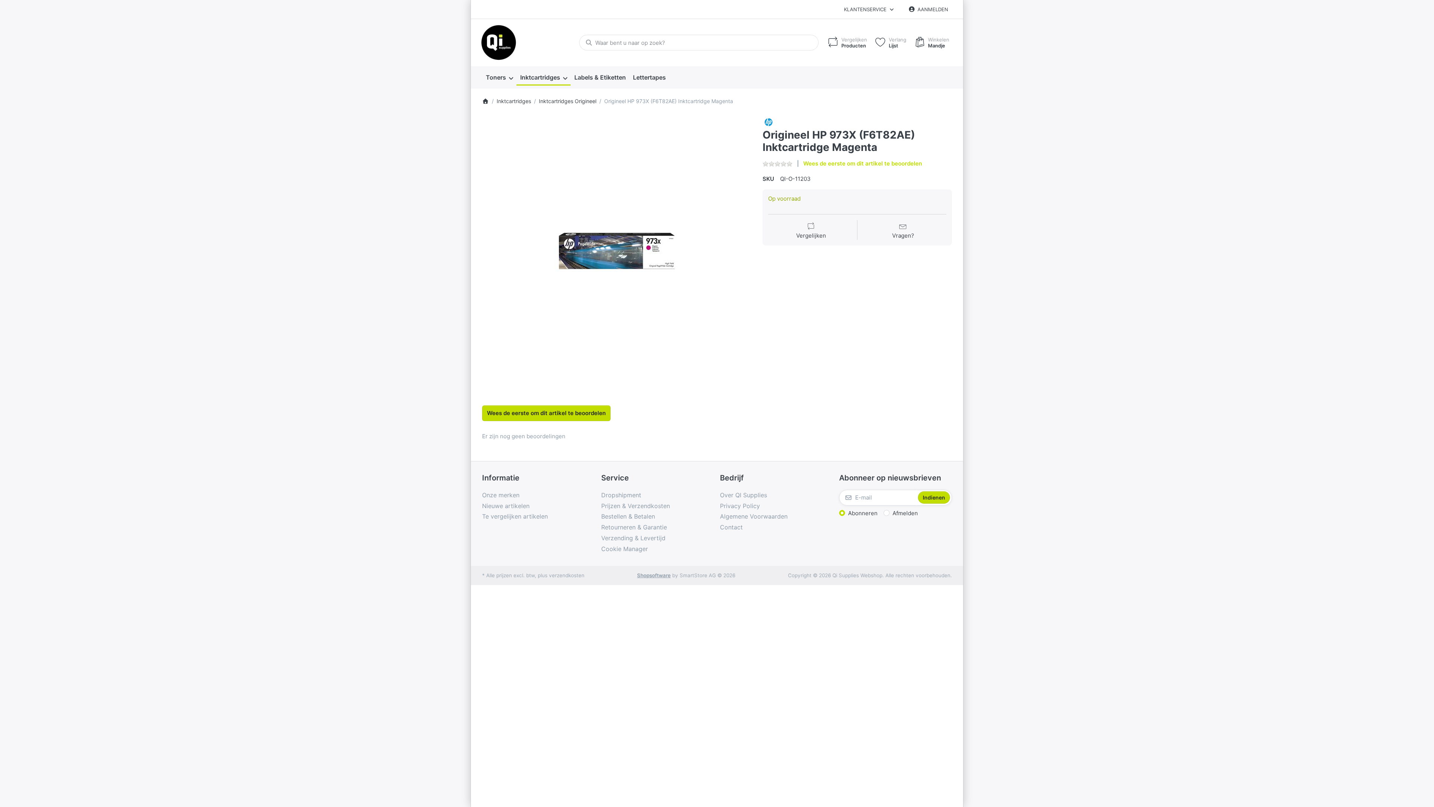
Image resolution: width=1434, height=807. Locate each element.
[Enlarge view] (617, 251)
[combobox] (699, 42)
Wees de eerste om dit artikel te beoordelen (862, 163)
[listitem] (617, 251)
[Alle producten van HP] (769, 121)
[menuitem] (499, 77)
